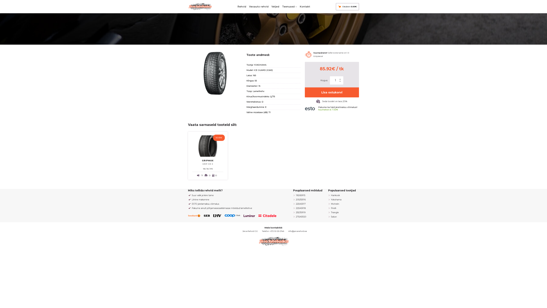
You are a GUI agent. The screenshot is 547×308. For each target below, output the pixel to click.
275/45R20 (301, 216)
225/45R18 (301, 208)
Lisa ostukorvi (331, 92)
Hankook (335, 195)
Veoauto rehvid (259, 6)
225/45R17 (301, 204)
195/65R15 (300, 195)
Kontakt (305, 6)
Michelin (335, 204)
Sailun (334, 216)
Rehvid (241, 6)
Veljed (275, 6)
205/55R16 (301, 199)
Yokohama (336, 199)
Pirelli (333, 208)
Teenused (288, 6)
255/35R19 (301, 212)
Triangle (335, 212)
